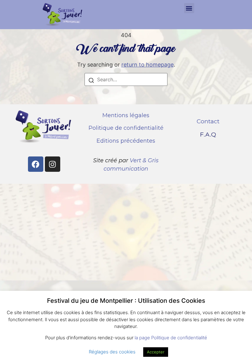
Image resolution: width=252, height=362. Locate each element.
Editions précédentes (125, 140)
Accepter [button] (155, 351)
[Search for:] (126, 79)
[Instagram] (52, 164)
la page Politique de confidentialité (171, 338)
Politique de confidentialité (126, 128)
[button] (189, 8)
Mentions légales (125, 115)
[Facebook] (35, 164)
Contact (208, 121)
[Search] (91, 81)
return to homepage (147, 64)
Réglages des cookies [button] (112, 352)
